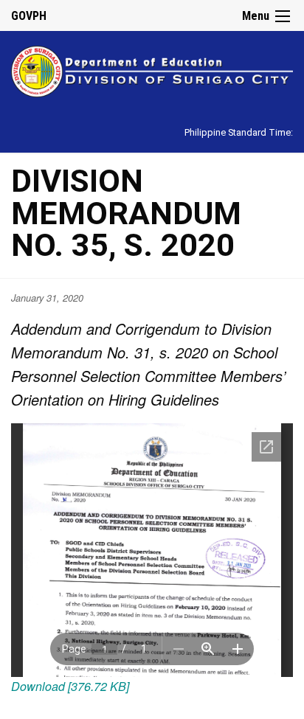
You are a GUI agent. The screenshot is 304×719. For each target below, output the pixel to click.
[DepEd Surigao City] (152, 69)
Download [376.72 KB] (70, 686)
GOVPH (28, 16)
